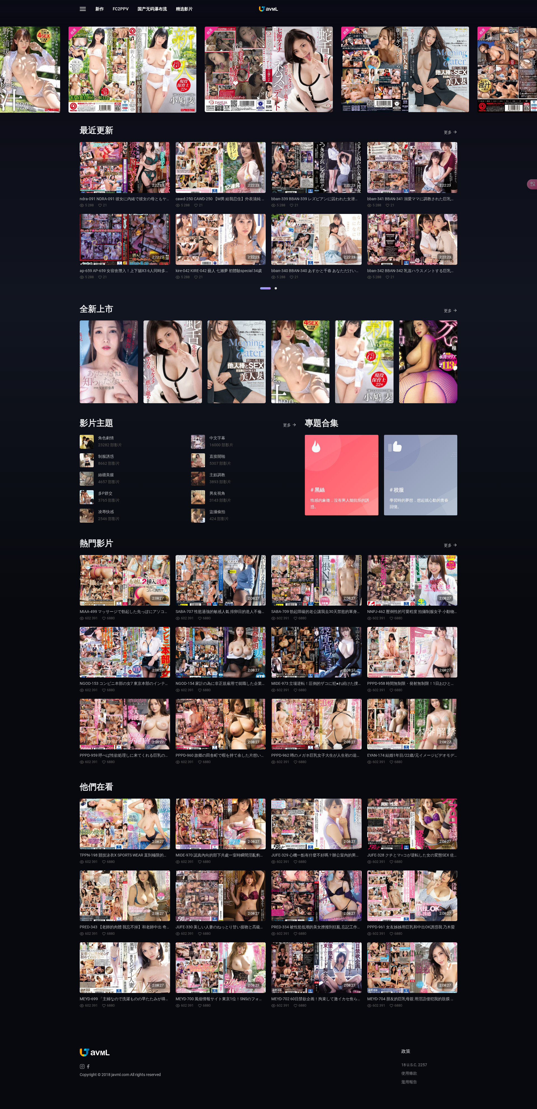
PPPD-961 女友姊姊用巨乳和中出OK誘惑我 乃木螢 (411, 927)
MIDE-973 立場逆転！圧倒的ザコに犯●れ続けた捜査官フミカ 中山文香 (332, 683)
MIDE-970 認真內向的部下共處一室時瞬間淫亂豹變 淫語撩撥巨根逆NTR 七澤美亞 (246, 855)
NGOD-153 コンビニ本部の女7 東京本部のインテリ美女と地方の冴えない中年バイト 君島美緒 (162, 683)
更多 (448, 132)
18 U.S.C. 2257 (414, 1065)
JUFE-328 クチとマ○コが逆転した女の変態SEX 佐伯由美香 (418, 855)
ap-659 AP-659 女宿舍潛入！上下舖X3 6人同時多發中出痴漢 (132, 270)
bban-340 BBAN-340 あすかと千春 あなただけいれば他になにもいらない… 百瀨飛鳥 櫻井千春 (352, 270)
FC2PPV (121, 8)
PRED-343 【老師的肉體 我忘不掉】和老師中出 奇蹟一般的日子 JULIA (140, 927)
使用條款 (409, 1073)
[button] (265, 288)
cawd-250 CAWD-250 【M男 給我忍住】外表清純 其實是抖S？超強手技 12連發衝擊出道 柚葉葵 (258, 199)
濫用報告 (409, 1082)
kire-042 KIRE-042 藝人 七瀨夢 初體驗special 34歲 (219, 270)
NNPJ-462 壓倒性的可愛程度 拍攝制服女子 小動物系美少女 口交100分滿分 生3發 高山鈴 (443, 611)
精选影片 (184, 8)
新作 (99, 8)
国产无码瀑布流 (152, 8)
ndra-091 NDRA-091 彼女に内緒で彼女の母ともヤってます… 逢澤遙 (138, 199)
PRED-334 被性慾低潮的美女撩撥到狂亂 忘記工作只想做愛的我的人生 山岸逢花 (340, 927)
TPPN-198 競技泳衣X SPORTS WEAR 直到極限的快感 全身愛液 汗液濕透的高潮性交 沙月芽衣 (160, 855)
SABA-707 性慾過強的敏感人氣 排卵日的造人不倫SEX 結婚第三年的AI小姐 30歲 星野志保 (253, 611)
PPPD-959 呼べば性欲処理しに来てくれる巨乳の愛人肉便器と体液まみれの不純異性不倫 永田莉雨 (166, 755)
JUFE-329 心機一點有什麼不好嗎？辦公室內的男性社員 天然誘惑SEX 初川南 (337, 855)
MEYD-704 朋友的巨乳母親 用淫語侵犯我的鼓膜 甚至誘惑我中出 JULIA (428, 999)
